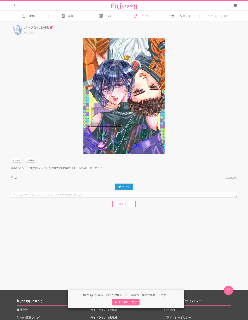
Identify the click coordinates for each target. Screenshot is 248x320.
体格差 (32, 160)
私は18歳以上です (126, 302)
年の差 (18, 160)
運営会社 (22, 309)
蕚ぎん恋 (29, 33)
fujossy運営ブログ (28, 317)
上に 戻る (228, 290)
